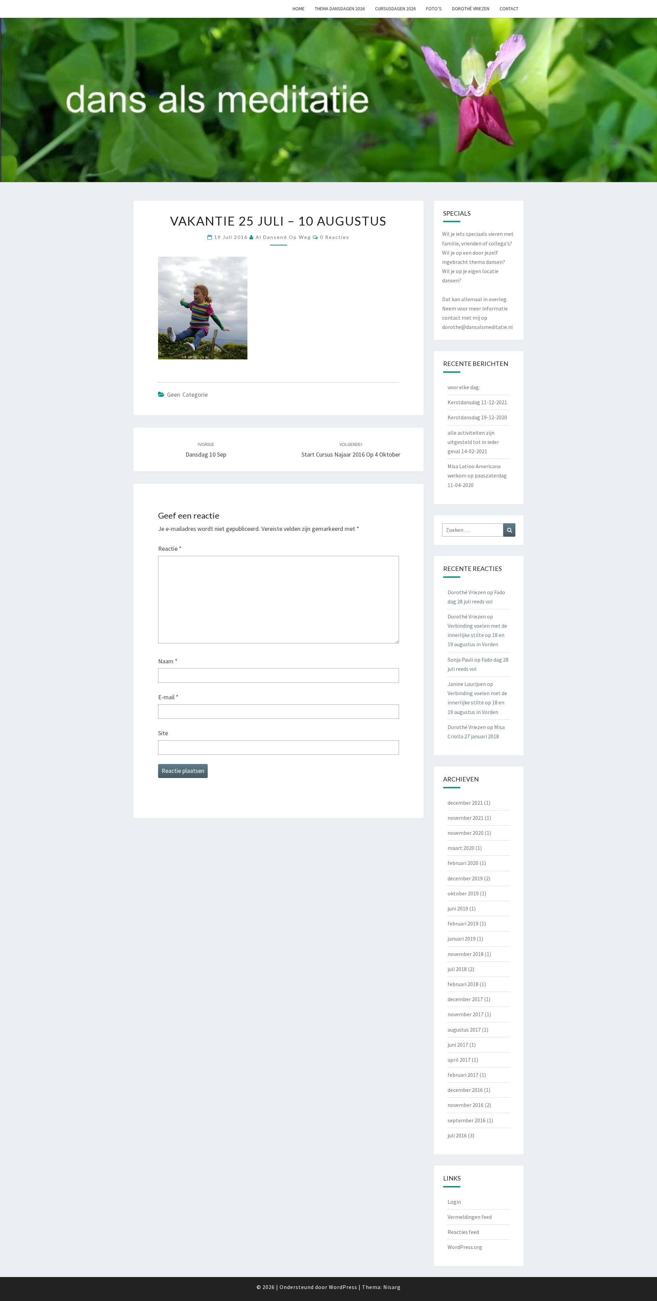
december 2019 (465, 878)
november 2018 (466, 954)
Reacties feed (463, 1231)
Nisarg (392, 1287)
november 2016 (466, 1104)
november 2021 (466, 817)
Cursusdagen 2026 (395, 8)
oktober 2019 (463, 893)
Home (299, 8)
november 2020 (466, 832)
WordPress (343, 1287)
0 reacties (334, 237)
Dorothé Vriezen (470, 8)
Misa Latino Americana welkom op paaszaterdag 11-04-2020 (477, 475)
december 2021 (465, 802)
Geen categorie (187, 394)
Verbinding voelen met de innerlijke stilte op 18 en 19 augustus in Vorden (477, 635)
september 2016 (467, 1120)
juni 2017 (458, 1044)
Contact (509, 8)
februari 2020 (463, 862)
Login (454, 1201)
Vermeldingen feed (470, 1216)
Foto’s (434, 8)
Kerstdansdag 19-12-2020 (477, 417)
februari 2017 (463, 1074)
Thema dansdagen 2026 (340, 8)
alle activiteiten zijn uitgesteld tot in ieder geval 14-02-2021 (473, 442)
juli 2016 (457, 1135)
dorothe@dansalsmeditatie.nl (477, 326)
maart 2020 (461, 847)
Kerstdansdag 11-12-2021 (477, 402)
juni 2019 (458, 908)
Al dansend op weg (283, 237)
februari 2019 (463, 923)
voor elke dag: (464, 387)
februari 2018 (463, 984)
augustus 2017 (464, 1029)
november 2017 (466, 1014)
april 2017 (459, 1059)
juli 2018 (457, 969)
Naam (168, 661)
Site (163, 733)
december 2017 (465, 999)
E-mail (168, 697)
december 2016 (465, 1089)
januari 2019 (462, 938)
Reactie (170, 548)
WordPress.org (465, 1246)
